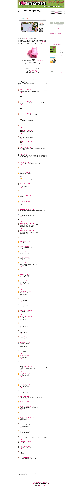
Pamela (21, 89)
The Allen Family (22, 209)
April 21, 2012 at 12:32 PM (27, 441)
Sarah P (21, 172)
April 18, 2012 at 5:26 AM (26, 246)
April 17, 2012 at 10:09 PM (27, 201)
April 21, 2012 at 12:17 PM (30, 406)
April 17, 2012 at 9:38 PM (28, 119)
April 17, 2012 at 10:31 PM (30, 223)
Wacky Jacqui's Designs (43, 485)
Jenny (21, 396)
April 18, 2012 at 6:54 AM (26, 274)
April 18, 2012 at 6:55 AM (26, 280)
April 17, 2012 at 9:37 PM (28, 130)
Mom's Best (37, 12)
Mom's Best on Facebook (34, 71)
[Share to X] (31, 83)
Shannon (21, 241)
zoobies (33, 84)
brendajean (22, 336)
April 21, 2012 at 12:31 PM (27, 436)
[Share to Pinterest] (33, 83)
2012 (21, 84)
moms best (29, 84)
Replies (22, 94)
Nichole (21, 457)
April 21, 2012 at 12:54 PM (27, 457)
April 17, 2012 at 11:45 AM (27, 154)
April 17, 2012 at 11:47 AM (27, 162)
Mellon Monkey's (22, 401)
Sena (21, 246)
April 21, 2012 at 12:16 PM (30, 401)
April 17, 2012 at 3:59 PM (26, 172)
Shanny (21, 183)
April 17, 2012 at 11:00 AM (27, 136)
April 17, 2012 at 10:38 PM (27, 241)
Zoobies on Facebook (33, 70)
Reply (21, 92)
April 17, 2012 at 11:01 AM (27, 147)
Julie (21, 350)
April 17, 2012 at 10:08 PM (27, 195)
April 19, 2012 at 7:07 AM (25, 350)
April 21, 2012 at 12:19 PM (30, 417)
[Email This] (30, 83)
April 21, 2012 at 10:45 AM (28, 366)
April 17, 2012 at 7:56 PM (26, 183)
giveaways (26, 84)
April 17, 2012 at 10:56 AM (27, 89)
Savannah (21, 154)
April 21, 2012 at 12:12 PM (26, 396)
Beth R (21, 373)
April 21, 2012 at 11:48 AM (26, 373)
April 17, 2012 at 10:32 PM (30, 230)
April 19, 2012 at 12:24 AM (28, 336)
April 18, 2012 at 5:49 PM (28, 310)
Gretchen (21, 291)
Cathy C (21, 195)
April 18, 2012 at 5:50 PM (28, 316)
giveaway (23, 84)
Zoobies (43, 41)
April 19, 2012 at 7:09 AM (25, 355)
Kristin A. (21, 436)
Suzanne (21, 162)
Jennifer (21, 274)
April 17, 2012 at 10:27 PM (30, 209)
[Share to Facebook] (32, 83)
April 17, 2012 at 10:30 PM (30, 214)
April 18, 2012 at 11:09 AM (27, 291)
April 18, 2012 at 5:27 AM (26, 262)
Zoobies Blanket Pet (40, 60)
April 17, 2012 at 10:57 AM (27, 101)
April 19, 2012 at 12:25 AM (28, 342)
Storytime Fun (22, 310)
